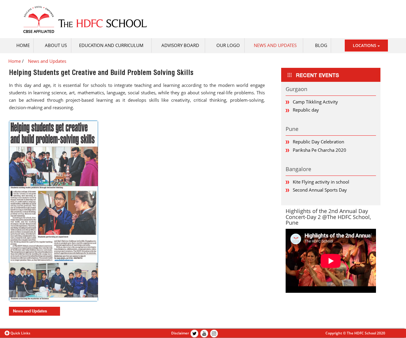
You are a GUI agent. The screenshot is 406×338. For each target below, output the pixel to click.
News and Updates (275, 45)
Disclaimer (180, 333)
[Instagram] (214, 333)
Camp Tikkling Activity (315, 102)
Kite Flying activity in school (321, 182)
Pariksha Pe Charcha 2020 (319, 150)
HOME (23, 45)
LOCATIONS (365, 45)
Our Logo (228, 45)
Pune (292, 128)
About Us (56, 45)
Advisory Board (180, 45)
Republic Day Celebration (318, 142)
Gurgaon (296, 89)
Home (14, 61)
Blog (321, 45)
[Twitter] (194, 333)
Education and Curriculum (111, 45)
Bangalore (298, 169)
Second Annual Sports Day (320, 190)
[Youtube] (204, 333)
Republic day (306, 110)
